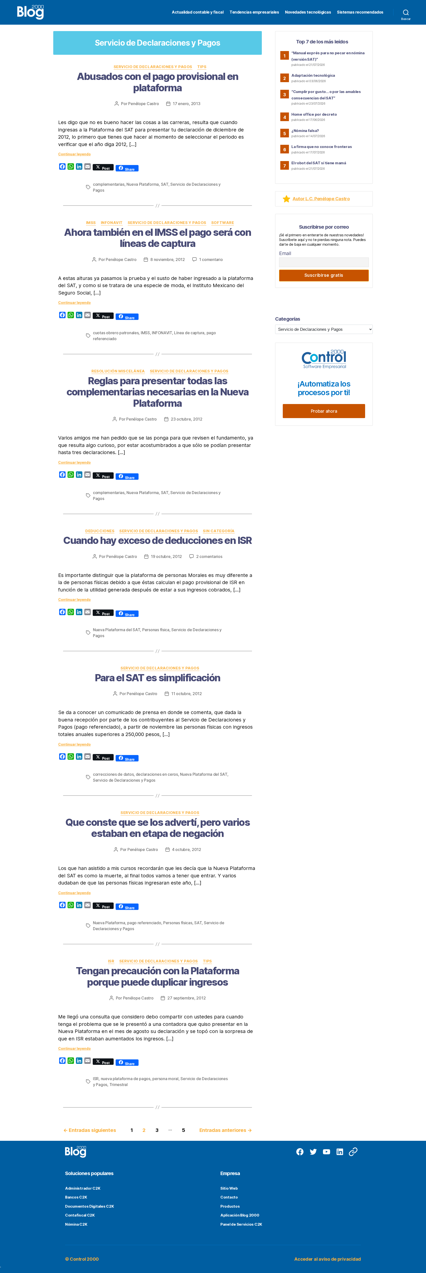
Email (285, 253)
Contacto (229, 1197)
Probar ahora (324, 411)
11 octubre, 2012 (186, 693)
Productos (230, 1206)
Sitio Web (229, 1188)
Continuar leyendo (74, 154)
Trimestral (118, 1084)
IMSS (91, 223)
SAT (164, 184)
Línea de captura (189, 332)
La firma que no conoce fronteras (321, 146)
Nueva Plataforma (142, 184)
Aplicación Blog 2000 (239, 1215)
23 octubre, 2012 (186, 419)
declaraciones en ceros (157, 774)
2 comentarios (209, 556)
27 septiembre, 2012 (186, 998)
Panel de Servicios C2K (241, 1224)
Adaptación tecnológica (313, 75)
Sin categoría (218, 531)
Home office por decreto (314, 114)
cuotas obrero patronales (116, 332)
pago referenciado (144, 922)
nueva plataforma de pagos (125, 1078)
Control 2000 (84, 1259)
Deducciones (99, 531)
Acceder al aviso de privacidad (327, 1259)
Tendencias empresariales (254, 12)
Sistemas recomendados (360, 12)
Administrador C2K (82, 1188)
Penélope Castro (143, 103)
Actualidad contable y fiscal (197, 12)
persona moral (165, 1078)
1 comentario (211, 259)
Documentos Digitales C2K (89, 1206)
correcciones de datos (113, 774)
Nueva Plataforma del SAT (116, 629)
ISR (111, 961)
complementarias (108, 184)
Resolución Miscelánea (118, 371)
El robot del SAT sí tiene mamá (318, 163)
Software (222, 223)
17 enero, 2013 (186, 103)
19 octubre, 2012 (166, 556)
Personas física (155, 629)
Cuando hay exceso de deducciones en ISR (157, 540)
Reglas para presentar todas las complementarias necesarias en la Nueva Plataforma (158, 392)
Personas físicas (177, 922)
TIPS (201, 67)
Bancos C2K (76, 1197)
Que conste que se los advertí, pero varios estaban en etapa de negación (157, 828)
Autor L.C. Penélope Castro (321, 198)
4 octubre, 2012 (186, 849)
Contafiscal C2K (80, 1215)
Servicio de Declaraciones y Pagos (153, 67)
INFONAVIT (112, 223)
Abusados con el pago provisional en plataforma (157, 82)
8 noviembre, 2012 (167, 259)
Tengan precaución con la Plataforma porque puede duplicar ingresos (157, 976)
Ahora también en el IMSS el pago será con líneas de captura (157, 238)
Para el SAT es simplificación (157, 678)
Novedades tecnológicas (308, 12)
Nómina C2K (76, 1224)
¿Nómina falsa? (305, 130)
